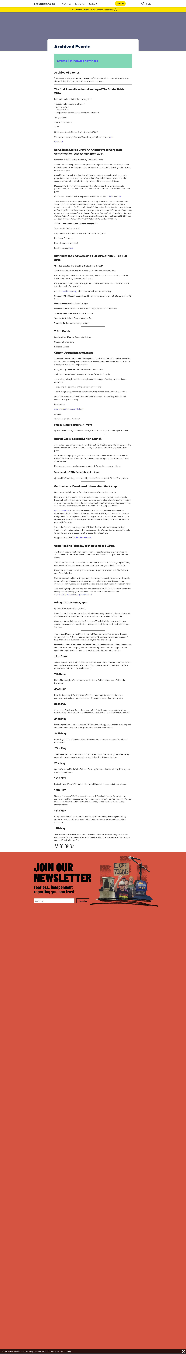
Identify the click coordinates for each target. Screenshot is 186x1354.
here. (71, 248)
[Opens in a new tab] (56, 846)
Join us (120, 3)
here (110, 137)
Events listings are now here (77, 61)
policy (68, 1351)
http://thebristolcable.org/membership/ (74, 594)
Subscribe (82, 901)
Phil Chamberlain (61, 510)
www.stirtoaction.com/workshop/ (68, 409)
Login (148, 4)
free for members (83, 537)
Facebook (58, 141)
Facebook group (69, 291)
